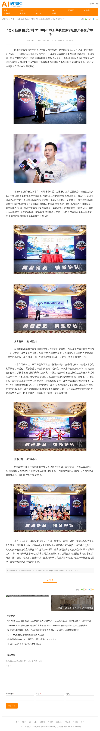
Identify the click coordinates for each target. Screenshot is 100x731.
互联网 (71, 10)
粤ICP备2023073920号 (72, 727)
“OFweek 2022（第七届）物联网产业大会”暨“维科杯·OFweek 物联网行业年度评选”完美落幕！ (48, 625)
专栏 (54, 13)
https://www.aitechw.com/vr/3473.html (63, 570)
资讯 (5, 10)
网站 (68, 694)
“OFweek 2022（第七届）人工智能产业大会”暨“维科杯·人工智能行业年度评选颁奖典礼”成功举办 (49, 621)
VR (53, 10)
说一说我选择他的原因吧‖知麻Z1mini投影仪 (26, 635)
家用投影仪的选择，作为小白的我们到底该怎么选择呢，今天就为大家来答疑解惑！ (43, 630)
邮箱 (38, 694)
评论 (8, 666)
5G (37, 10)
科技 (22, 10)
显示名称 (10, 694)
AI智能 (87, 10)
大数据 (23, 13)
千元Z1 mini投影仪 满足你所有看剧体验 (24, 644)
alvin (33, 40)
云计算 (39, 13)
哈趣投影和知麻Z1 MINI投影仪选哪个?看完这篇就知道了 (31, 639)
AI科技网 (5, 19)
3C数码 (7, 13)
